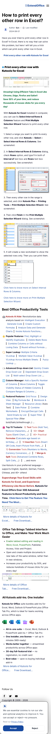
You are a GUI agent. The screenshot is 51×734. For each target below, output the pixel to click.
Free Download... (23, 520)
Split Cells (11, 460)
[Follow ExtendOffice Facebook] (4, 696)
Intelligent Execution (35, 320)
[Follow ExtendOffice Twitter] (10, 696)
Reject (35, 728)
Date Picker (21, 407)
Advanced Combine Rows (30, 456)
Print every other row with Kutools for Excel (26, 55)
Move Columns (27, 384)
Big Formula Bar (22, 400)
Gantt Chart (19, 434)
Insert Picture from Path (28, 445)
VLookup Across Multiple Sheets (22, 359)
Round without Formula (33, 347)
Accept (13, 728)
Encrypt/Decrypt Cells (32, 411)
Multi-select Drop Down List (27, 375)
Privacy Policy (17, 722)
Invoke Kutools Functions (28, 331)
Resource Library (33, 403)
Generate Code (14, 324)
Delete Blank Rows (38, 340)
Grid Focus (31, 396)
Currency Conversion (16, 453)
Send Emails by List (16, 415)
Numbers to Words (37, 449)
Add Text (43, 427)
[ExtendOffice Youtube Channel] (16, 696)
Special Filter (12, 418)
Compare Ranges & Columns (20, 391)
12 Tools (30, 427)
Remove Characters (15, 431)
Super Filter (36, 415)
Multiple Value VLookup (30, 356)
